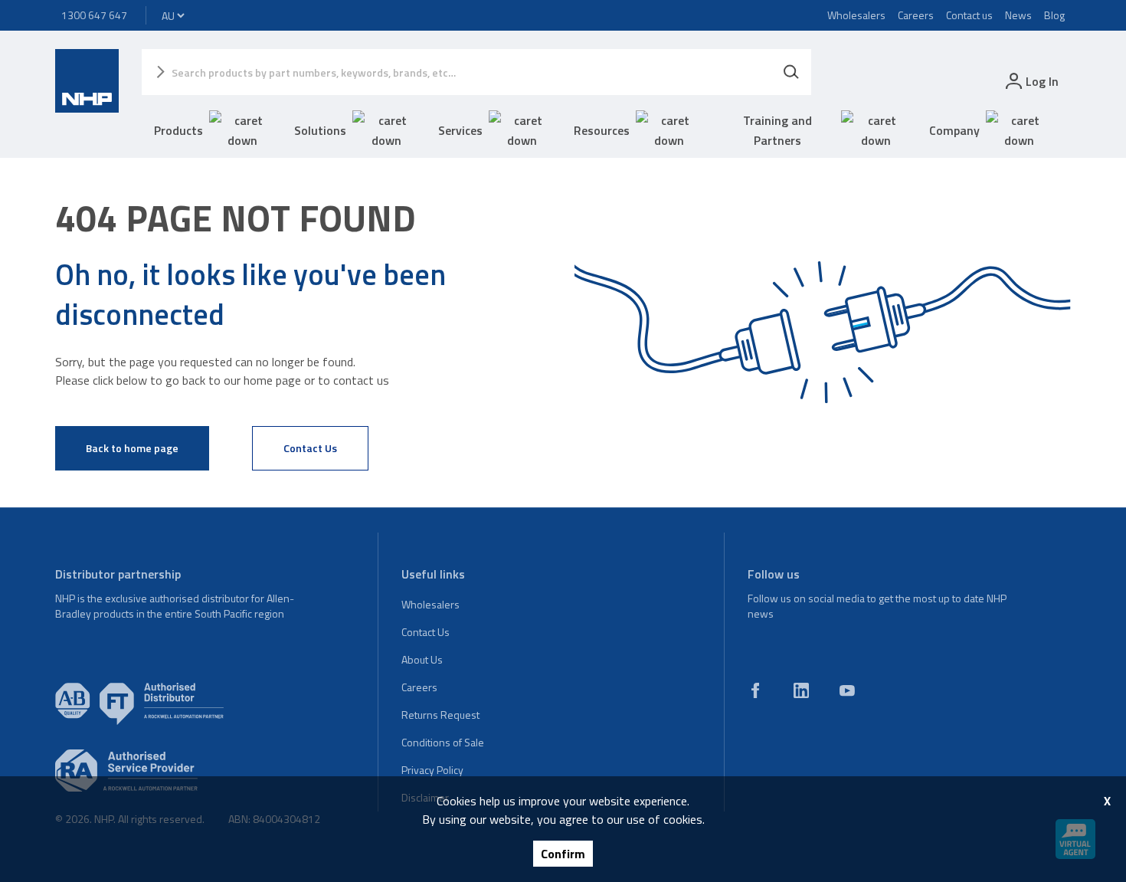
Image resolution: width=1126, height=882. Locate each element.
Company (954, 130)
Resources (602, 130)
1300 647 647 (94, 15)
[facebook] (755, 690)
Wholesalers (856, 15)
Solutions (320, 130)
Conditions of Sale (442, 742)
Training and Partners (777, 130)
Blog (1054, 15)
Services (460, 130)
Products (178, 130)
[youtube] (847, 690)
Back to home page (132, 448)
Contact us (969, 15)
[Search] (791, 72)
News (1018, 15)
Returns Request (440, 715)
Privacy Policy (432, 770)
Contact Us (310, 448)
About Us (422, 659)
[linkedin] (801, 690)
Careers (916, 15)
